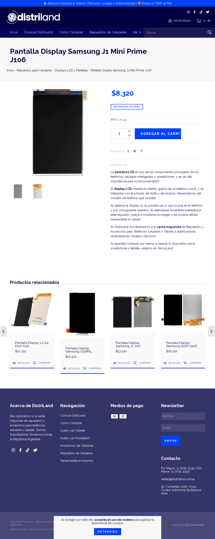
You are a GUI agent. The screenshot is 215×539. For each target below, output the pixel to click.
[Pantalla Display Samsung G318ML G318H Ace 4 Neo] (82, 326)
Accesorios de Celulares (77, 445)
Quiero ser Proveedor (75, 438)
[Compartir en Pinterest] (141, 151)
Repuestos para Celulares (34, 70)
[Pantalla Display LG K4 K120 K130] (32, 323)
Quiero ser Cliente (72, 430)
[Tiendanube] (188, 525)
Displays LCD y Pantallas (71, 70)
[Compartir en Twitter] (135, 151)
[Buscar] (209, 32)
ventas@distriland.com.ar (178, 479)
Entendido (108, 531)
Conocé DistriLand (38, 32)
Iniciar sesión (182, 20)
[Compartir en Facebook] (128, 151)
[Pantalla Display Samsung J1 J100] (133, 323)
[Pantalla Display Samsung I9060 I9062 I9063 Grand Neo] (183, 323)
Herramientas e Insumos (76, 460)
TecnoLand (165, 248)
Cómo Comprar (71, 32)
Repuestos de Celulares (108, 32)
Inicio (13, 32)
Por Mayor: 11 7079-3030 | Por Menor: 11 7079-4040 (181, 470)
